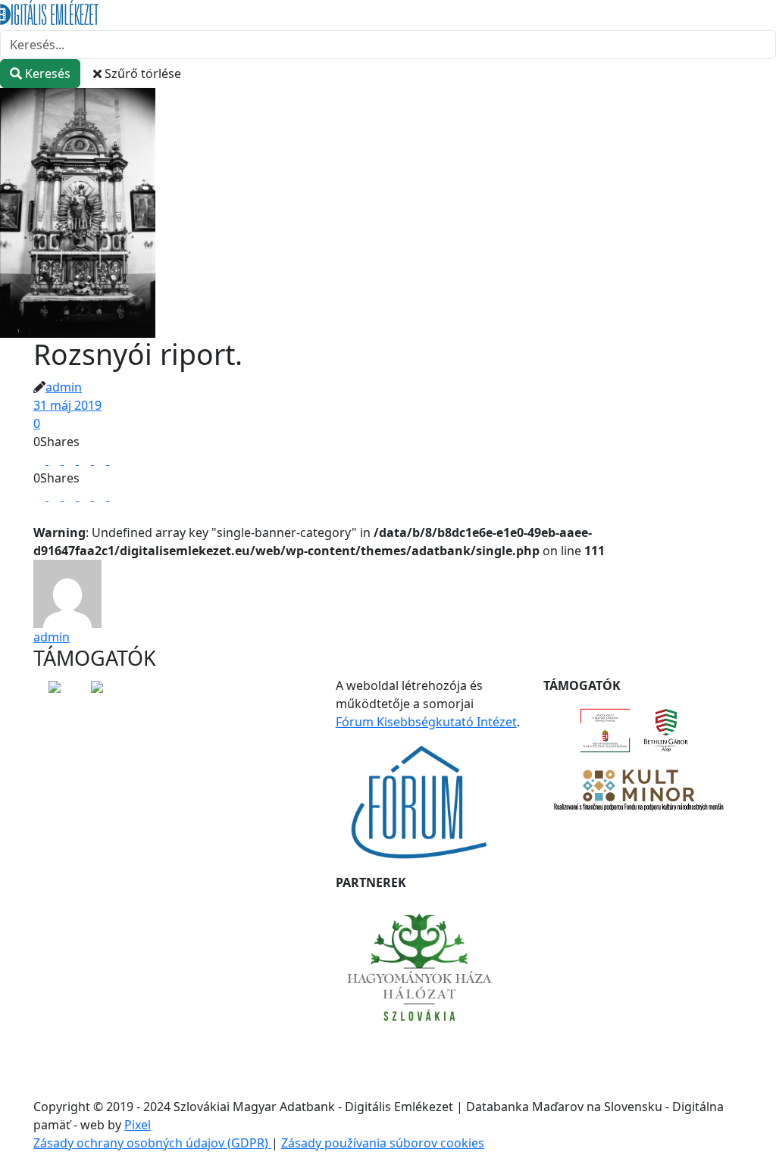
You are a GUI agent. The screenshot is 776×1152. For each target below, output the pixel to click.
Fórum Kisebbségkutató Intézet (426, 721)
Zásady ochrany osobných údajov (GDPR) (152, 1143)
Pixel (137, 1124)
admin (63, 387)
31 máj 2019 (67, 405)
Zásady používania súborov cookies (382, 1143)
